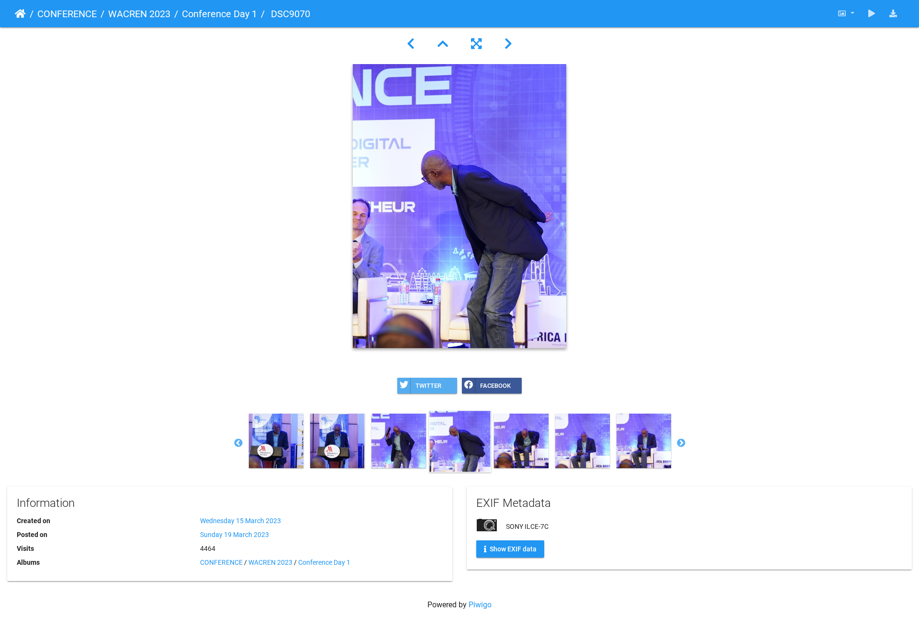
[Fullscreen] (476, 44)
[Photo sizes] (846, 13)
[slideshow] (872, 13)
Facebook (495, 385)
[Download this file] (893, 13)
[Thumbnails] (443, 44)
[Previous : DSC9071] (410, 44)
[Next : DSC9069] (508, 44)
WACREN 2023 (139, 14)
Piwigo (480, 604)
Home (20, 14)
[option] (276, 441)
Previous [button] (238, 443)
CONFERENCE (67, 14)
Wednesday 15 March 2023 (240, 521)
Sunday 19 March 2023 (234, 534)
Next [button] (681, 443)
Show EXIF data (512, 549)
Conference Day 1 (219, 14)
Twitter (428, 385)
